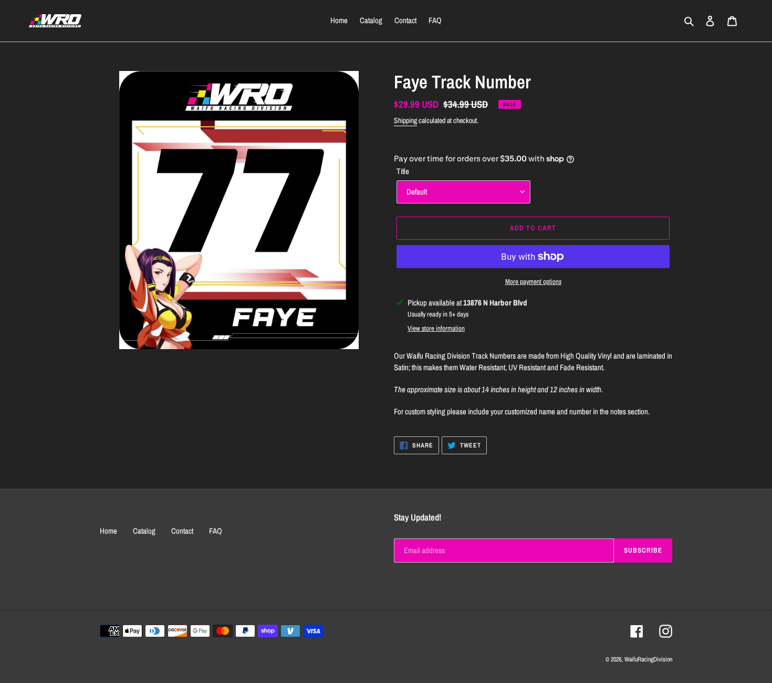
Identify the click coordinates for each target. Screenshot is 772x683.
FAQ (215, 530)
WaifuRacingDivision (648, 659)
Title (403, 171)
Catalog (144, 530)
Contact (182, 530)
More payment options (533, 281)
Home (108, 530)
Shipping (405, 120)
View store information (436, 328)
